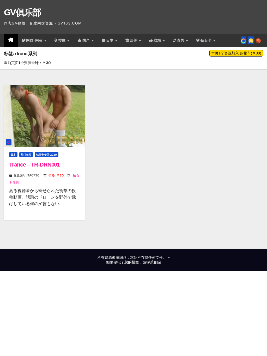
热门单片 (26, 154)
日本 (110, 40)
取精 (158, 40)
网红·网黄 (35, 40)
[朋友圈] (243, 40)
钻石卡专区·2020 (46, 154)
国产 (86, 40)
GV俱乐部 (22, 12)
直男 (181, 40)
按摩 (62, 40)
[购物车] (251, 40)
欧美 (134, 40)
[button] (258, 40)
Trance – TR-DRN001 (34, 164)
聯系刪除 (153, 262)
